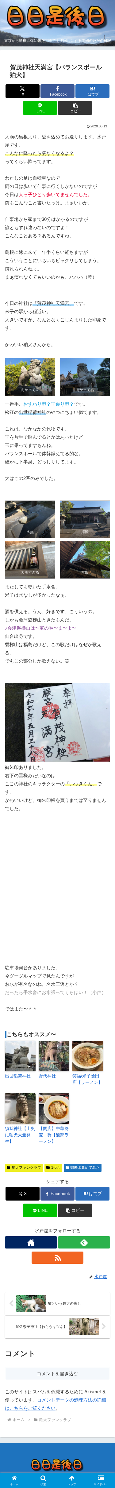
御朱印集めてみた (85, 1167)
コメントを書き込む (57, 1373)
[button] (75, 108)
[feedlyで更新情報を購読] (84, 1242)
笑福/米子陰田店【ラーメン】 (87, 1079)
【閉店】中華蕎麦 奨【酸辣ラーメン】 (54, 1135)
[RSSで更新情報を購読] (58, 1258)
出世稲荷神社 (18, 1075)
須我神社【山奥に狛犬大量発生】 (20, 1135)
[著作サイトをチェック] (31, 1242)
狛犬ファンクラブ (26, 1167)
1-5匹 (55, 1167)
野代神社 (47, 1075)
